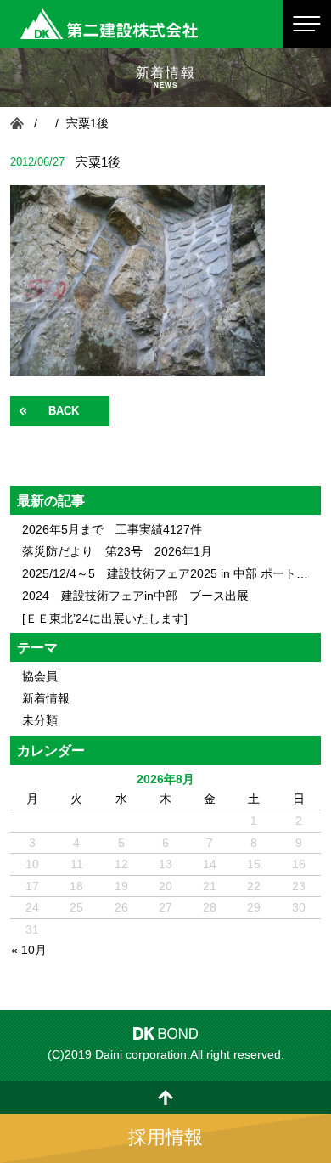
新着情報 (46, 698)
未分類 (40, 720)
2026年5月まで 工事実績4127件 (112, 529)
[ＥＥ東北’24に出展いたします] (105, 618)
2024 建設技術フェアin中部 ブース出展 (135, 595)
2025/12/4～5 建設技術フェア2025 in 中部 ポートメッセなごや (165, 573)
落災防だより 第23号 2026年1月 (117, 551)
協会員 (40, 676)
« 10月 (29, 950)
